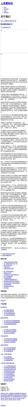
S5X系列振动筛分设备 (10, 369)
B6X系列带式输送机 (9, 379)
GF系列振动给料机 (9, 374)
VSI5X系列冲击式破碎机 (10, 340)
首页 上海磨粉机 (5, 21)
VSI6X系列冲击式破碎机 (10, 339)
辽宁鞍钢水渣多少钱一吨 (10, 263)
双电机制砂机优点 (9, 286)
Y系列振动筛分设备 (9, 371)
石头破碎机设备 (16, 396)
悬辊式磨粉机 (4, 345)
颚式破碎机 (4, 307)
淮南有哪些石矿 (7, 255)
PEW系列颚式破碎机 (9, 313)
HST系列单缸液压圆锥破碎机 (12, 320)
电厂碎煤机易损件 (9, 271)
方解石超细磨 (7, 278)
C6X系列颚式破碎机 (9, 315)
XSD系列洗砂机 (8, 377)
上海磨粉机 (11, 393)
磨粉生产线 (13, 21)
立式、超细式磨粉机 (6, 354)
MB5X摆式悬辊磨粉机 (10, 348)
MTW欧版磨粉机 (8, 351)
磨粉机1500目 (7, 273)
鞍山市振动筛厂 (8, 265)
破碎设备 (4, 395)
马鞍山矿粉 (7, 267)
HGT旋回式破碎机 (9, 310)
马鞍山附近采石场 (9, 268)
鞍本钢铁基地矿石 (6, 24)
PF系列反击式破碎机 (9, 333)
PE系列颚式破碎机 (9, 311)
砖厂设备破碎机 (8, 276)
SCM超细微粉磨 (8, 360)
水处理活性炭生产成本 (8, 253)
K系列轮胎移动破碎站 (10, 367)
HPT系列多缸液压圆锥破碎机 (12, 322)
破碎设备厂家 (8, 396)
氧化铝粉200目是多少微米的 (11, 281)
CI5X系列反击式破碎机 (10, 329)
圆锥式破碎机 (4, 318)
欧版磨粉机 (18, 393)
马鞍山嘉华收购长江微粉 (10, 262)
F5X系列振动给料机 (9, 372)
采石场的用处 (7, 284)
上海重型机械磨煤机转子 (10, 279)
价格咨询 (3, 405)
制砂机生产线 (4, 393)
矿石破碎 (23, 396)
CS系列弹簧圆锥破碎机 (10, 324)
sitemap (2, 398)
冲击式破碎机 (4, 336)
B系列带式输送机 (8, 380)
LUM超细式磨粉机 (9, 358)
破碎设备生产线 (18, 395)
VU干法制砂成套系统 (10, 366)
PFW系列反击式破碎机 (10, 331)
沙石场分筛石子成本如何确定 (12, 283)
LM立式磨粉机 (8, 357)
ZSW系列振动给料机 (9, 375)
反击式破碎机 (4, 327)
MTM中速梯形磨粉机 (9, 349)
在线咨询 (3, 300)
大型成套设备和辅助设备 (7, 363)
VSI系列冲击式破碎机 (10, 342)
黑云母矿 (6, 288)
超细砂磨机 (10, 395)
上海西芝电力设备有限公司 (11, 274)
